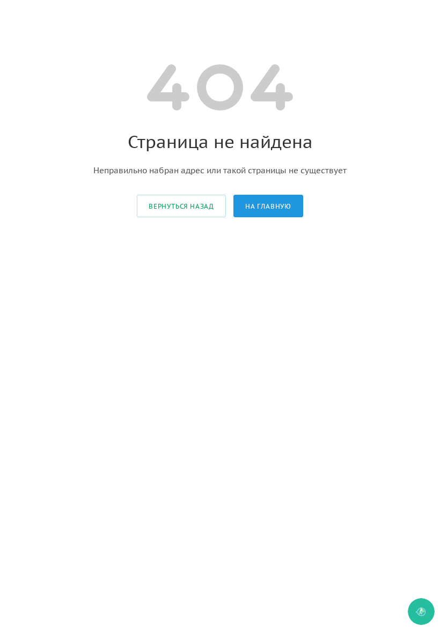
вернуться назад (181, 206)
